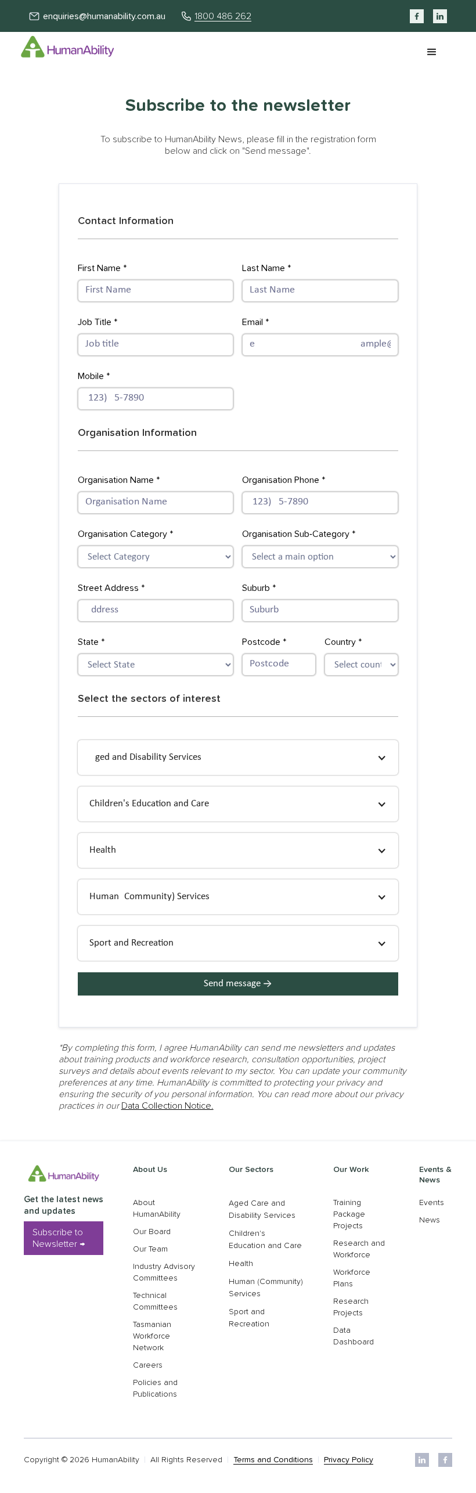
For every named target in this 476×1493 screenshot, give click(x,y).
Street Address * (111, 588)
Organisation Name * (119, 480)
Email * (255, 322)
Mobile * (94, 376)
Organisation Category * (125, 534)
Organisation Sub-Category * (298, 534)
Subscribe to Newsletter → (59, 1238)
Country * (343, 642)
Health (241, 1264)
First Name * (102, 268)
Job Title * (97, 322)
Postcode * (264, 642)
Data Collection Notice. (167, 1105)
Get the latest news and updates (63, 1205)
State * (91, 642)
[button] (431, 52)
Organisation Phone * (283, 480)
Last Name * (266, 268)
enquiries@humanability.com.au (104, 16)
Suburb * (259, 588)
